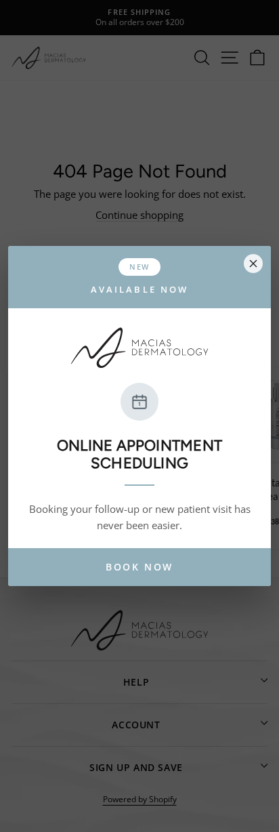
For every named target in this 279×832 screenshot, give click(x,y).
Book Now (139, 566)
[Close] (253, 263)
